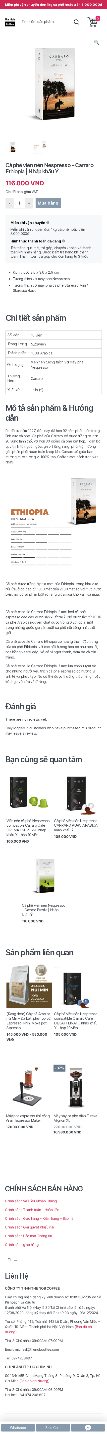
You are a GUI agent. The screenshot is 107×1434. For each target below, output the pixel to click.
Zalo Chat (53, 1428)
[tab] (53, 318)
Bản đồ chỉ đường (34, 1381)
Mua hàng (48, 203)
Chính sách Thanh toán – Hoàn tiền (32, 1210)
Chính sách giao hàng (22, 1244)
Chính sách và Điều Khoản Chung (31, 1201)
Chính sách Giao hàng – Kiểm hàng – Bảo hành (41, 1218)
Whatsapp (18, 1428)
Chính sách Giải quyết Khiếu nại (29, 1227)
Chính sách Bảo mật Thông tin (28, 1236)
